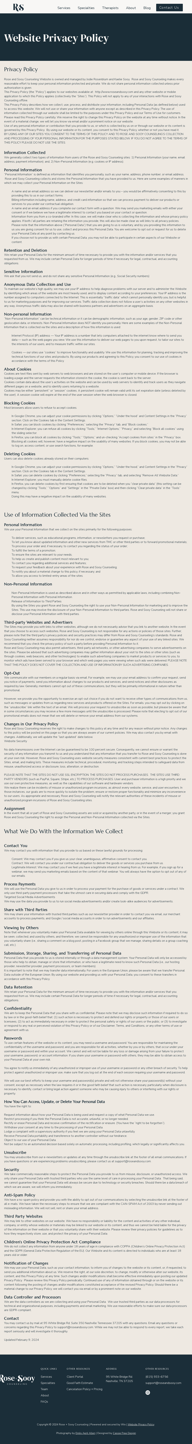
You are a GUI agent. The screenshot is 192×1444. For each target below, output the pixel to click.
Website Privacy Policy (141, 1424)
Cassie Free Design (124, 1433)
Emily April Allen (85, 1433)
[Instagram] (148, 1392)
